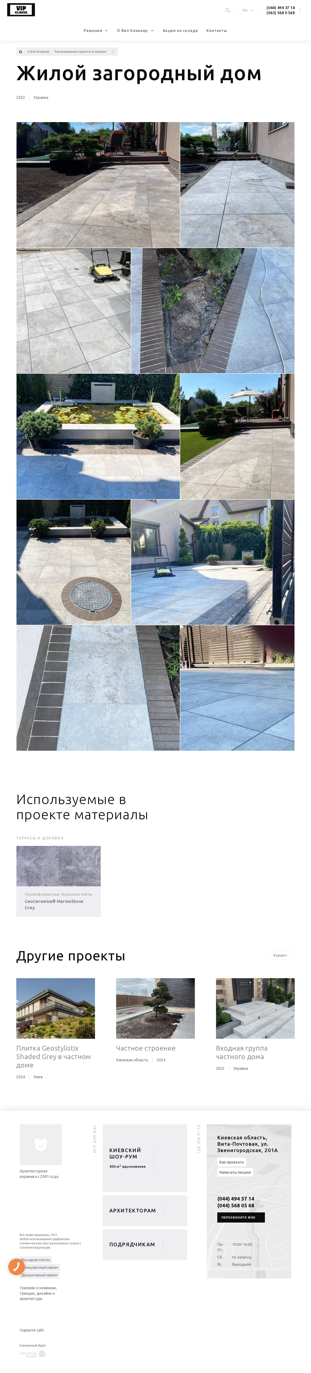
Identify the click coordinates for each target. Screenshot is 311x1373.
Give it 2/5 (27, 1338)
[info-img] (41, 1144)
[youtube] (32, 1309)
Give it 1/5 (22, 1338)
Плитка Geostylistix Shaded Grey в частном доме (53, 1056)
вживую (127, 1168)
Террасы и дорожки (40, 838)
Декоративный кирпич (39, 1275)
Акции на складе (180, 30)
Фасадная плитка (35, 1260)
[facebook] (41, 1309)
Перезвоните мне (239, 1217)
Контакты (216, 30)
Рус (245, 10)
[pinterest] (58, 1309)
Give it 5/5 (42, 1338)
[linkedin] (24, 1309)
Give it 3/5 (32, 1338)
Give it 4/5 (37, 1338)
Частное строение (146, 1048)
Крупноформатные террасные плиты (58, 894)
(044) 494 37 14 (281, 8)
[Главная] (20, 51)
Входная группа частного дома (242, 1052)
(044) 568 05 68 (235, 1205)
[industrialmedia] (33, 1354)
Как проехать (231, 1162)
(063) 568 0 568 (281, 13)
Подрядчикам (132, 1244)
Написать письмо (235, 1172)
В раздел (280, 955)
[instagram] (49, 1309)
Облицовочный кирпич (39, 1267)
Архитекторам (132, 1210)
